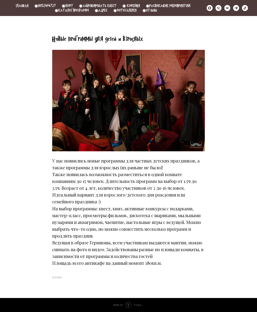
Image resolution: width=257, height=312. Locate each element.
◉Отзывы (150, 10)
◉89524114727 (45, 6)
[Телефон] (218, 8)
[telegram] (236, 8)
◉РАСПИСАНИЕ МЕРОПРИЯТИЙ (168, 6)
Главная (22, 6)
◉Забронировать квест (97, 6)
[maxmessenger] (210, 8)
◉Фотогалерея (125, 10)
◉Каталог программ (72, 10)
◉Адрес (101, 10)
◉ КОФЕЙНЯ (131, 6)
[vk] (227, 8)
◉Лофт (67, 6)
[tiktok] (245, 8)
